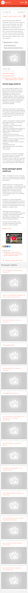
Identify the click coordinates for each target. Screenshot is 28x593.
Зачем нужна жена (8, 345)
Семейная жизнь (17, 6)
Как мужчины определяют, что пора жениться (12, 469)
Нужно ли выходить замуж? (11, 255)
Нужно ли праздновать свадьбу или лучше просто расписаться (14, 296)
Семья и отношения (9, 6)
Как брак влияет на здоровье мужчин (12, 444)
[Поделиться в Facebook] (7, 246)
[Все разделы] (26, 2)
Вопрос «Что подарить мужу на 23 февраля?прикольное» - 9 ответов (14, 78)
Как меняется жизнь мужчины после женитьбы (12, 569)
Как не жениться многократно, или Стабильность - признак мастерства (14, 418)
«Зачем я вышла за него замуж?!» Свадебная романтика (13, 519)
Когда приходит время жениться (13, 47)
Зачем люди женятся (10, 45)
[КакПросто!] (6, 2)
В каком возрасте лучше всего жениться (12, 369)
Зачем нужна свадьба (8, 73)
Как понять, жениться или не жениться (12, 321)
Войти (22, 2)
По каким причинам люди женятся (13, 254)
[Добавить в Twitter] (9, 246)
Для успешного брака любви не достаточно (13, 544)
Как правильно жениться (10, 393)
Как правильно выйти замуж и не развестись (13, 494)
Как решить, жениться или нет (12, 252)
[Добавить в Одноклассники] (3, 246)
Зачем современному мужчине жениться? (12, 271)
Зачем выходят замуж (8, 75)
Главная (2, 6)
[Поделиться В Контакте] (5, 246)
